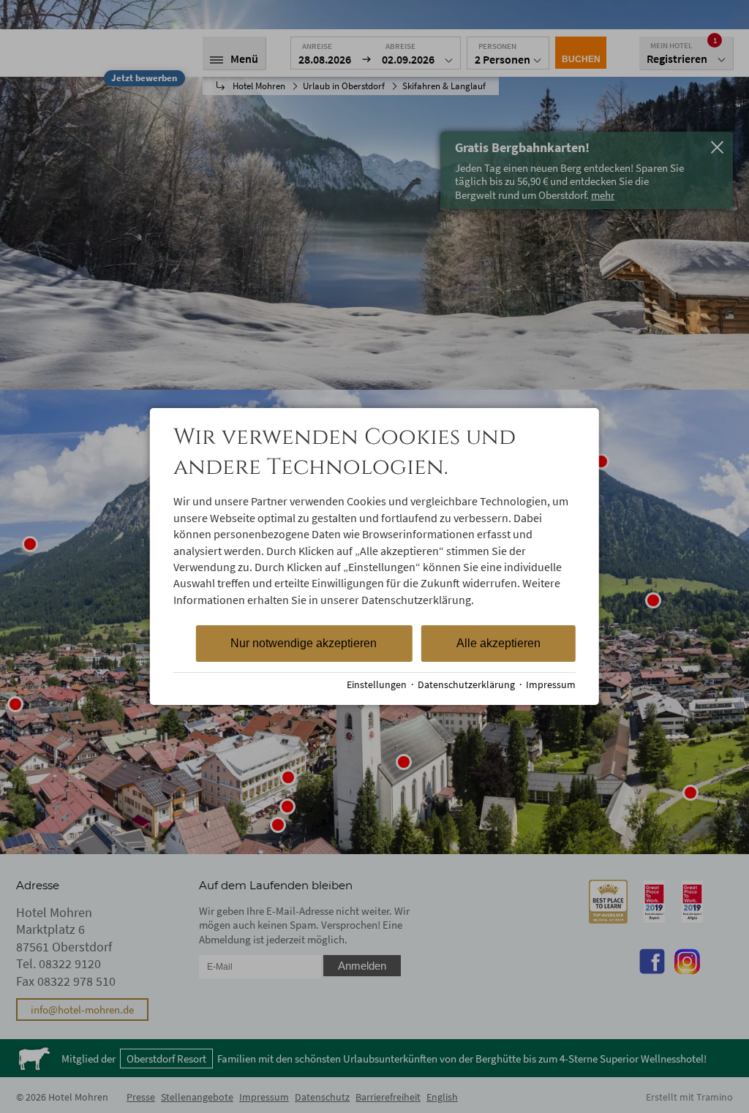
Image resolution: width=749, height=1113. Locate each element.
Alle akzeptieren (498, 643)
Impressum (551, 685)
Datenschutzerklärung (466, 685)
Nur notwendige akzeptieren (303, 643)
